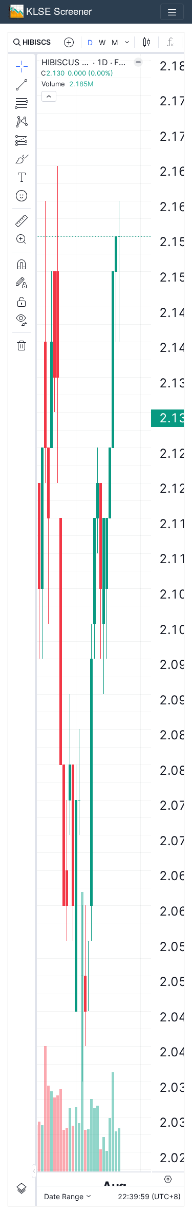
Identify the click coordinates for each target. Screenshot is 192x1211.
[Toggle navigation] (172, 12)
